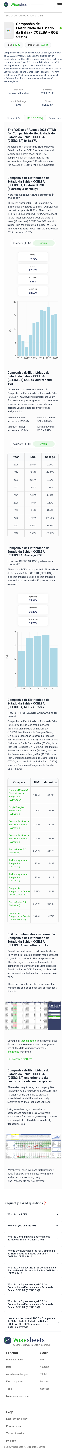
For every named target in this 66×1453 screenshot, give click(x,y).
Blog (42, 1359)
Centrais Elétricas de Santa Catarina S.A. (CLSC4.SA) (19, 824)
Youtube (44, 1366)
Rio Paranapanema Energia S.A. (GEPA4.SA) (18, 863)
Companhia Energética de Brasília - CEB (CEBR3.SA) (19, 916)
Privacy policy (13, 1426)
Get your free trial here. (20, 1059)
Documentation (14, 1359)
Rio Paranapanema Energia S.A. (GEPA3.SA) (18, 877)
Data (8, 1366)
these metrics (28, 1040)
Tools (9, 1388)
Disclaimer (11, 1440)
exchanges (13, 1051)
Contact (44, 1388)
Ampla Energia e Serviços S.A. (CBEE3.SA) (17, 810)
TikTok (44, 1374)
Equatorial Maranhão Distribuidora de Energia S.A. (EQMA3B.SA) (19, 795)
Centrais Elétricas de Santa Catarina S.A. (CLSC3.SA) (19, 838)
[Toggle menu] (59, 4)
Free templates (14, 1381)
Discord (44, 1381)
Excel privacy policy (16, 1418)
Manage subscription (17, 1396)
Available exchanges (17, 1374)
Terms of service (15, 1433)
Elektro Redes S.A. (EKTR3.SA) (18, 904)
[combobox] (33, 15)
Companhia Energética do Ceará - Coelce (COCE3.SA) (19, 891)
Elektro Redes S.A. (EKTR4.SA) (18, 851)
